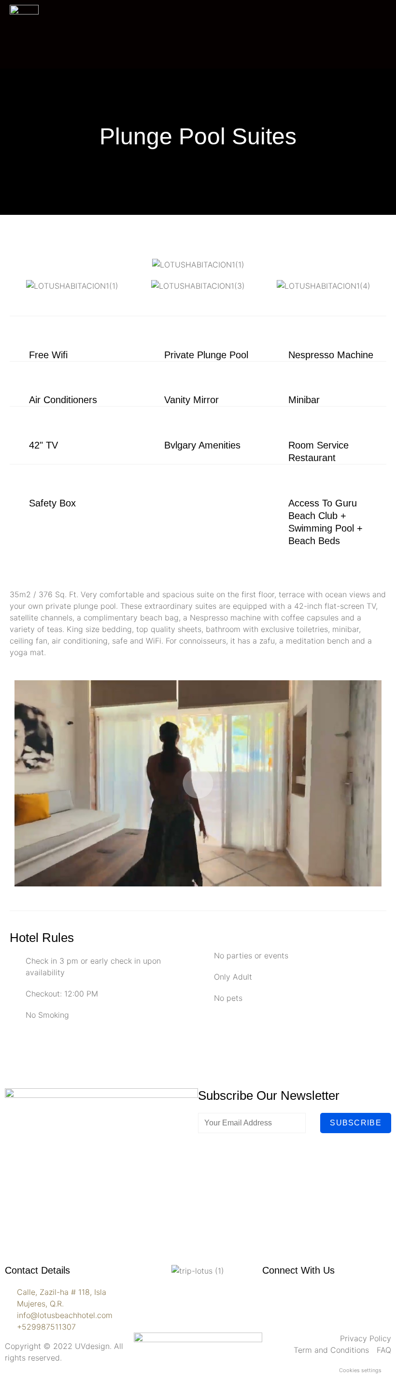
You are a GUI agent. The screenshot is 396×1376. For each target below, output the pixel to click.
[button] (19, 286)
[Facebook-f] (274, 1298)
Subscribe (356, 1123)
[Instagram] (301, 1298)
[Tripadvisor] (327, 1298)
